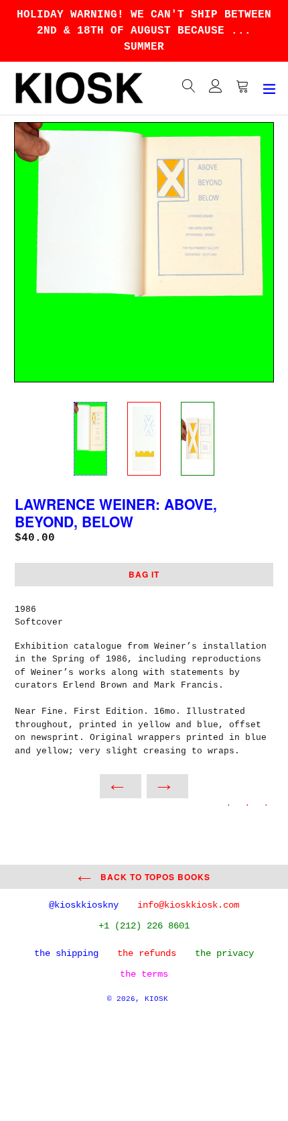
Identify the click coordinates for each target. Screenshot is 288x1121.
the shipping (66, 953)
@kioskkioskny (84, 905)
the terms (144, 974)
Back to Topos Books (154, 877)
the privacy (224, 953)
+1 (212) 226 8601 (144, 925)
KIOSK (156, 999)
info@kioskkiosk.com (188, 905)
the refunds (146, 953)
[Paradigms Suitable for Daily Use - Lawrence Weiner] (167, 786)
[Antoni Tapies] (120, 786)
